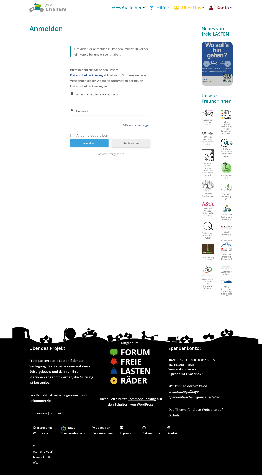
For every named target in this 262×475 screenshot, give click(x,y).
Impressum (38, 413)
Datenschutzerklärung (87, 75)
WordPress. (145, 404)
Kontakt (56, 413)
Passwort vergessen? (110, 154)
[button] (168, 7)
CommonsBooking (142, 399)
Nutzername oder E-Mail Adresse (97, 94)
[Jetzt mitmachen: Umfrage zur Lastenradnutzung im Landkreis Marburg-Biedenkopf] (217, 64)
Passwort (82, 111)
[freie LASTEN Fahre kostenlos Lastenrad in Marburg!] (47, 7)
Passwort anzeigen (137, 125)
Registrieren (131, 143)
